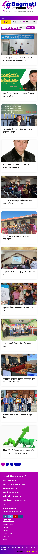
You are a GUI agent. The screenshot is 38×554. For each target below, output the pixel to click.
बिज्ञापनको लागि (8, 524)
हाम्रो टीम (5, 530)
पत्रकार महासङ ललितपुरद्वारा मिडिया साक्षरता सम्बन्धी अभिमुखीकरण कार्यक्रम (18, 202)
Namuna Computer (31, 551)
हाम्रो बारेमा (6, 527)
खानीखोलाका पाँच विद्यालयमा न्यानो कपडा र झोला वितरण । (17, 238)
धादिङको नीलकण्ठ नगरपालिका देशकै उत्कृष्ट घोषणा (17, 416)
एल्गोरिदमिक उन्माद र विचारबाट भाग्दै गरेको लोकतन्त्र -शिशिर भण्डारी (17, 166)
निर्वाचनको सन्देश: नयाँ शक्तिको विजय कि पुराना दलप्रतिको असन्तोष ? (18, 130)
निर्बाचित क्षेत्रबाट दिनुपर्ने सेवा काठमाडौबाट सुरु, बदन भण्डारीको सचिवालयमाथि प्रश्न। (18, 59)
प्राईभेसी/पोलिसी (7, 533)
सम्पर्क (5, 540)
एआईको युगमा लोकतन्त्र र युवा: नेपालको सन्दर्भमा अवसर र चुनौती (19, 95)
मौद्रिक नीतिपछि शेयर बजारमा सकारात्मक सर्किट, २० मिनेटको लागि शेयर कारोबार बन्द (19, 452)
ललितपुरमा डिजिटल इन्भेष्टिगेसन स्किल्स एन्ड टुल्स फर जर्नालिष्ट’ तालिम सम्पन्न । (19, 380)
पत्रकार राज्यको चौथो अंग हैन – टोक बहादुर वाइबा (17, 345)
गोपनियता (6, 536)
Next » (18, 464)
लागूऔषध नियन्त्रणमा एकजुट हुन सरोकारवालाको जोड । (19, 273)
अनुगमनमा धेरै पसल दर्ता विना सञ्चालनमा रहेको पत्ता (18, 309)
